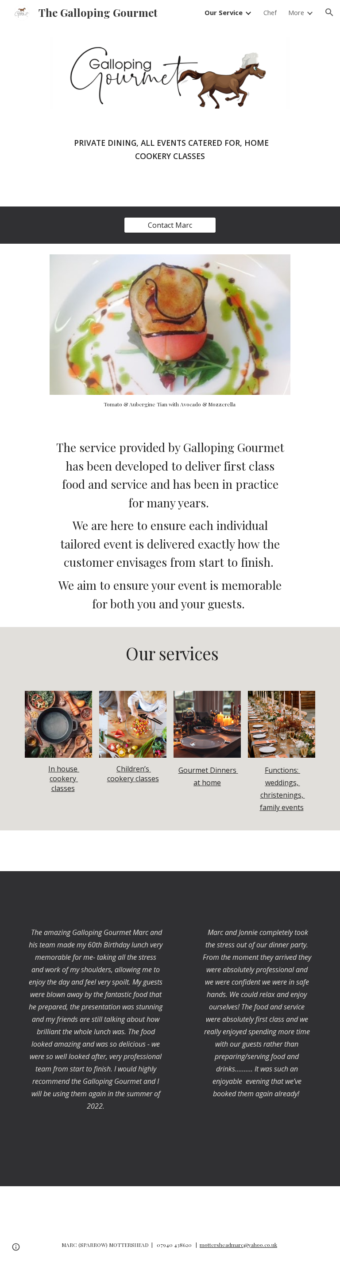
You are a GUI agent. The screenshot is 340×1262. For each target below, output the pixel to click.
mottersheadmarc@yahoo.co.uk (238, 1244)
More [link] (296, 12)
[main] (170, 152)
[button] (329, 12)
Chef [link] (270, 12)
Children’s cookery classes (133, 773)
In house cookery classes (63, 778)
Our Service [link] (224, 12)
